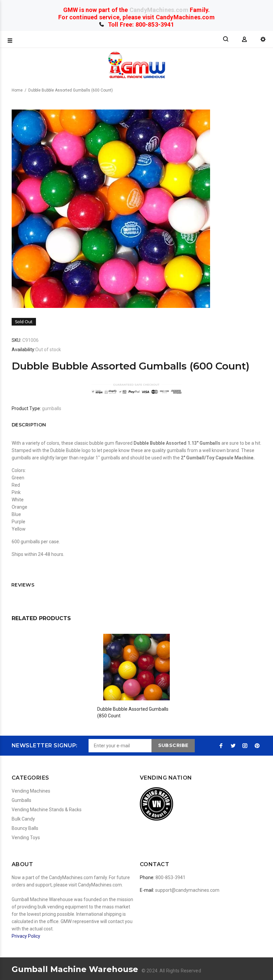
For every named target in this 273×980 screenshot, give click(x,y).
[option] (136, 669)
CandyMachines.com (159, 9)
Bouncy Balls (25, 828)
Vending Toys (26, 837)
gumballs (51, 408)
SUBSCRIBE (173, 745)
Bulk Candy (23, 819)
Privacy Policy (26, 936)
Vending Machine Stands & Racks (47, 809)
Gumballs (21, 800)
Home (17, 90)
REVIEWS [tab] (22, 585)
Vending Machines (31, 791)
